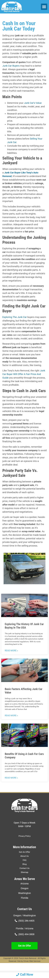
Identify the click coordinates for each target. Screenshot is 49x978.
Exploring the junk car (14, 317)
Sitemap (24, 872)
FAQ (24, 860)
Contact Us (24, 868)
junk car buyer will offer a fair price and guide (23, 374)
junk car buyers (11, 65)
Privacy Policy (25, 836)
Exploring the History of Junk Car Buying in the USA (24, 625)
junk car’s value (33, 102)
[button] (44, 7)
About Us (24, 856)
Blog (24, 864)
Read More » (11, 650)
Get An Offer (24, 852)
